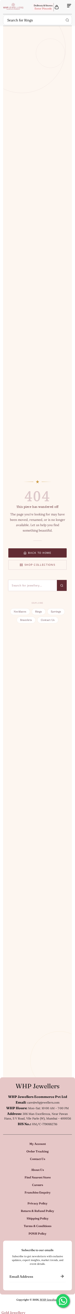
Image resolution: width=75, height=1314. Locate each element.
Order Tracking (37, 1151)
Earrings (56, 611)
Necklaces (20, 611)
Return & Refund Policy (37, 1211)
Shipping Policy (38, 1218)
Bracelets (26, 619)
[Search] (67, 20)
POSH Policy (37, 1233)
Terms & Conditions (37, 1226)
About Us (37, 1170)
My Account (37, 1144)
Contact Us (48, 619)
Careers (37, 1185)
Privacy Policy (38, 1203)
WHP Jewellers (38, 1086)
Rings (38, 611)
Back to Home (39, 552)
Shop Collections (39, 564)
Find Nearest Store (38, 1177)
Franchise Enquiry (38, 1192)
